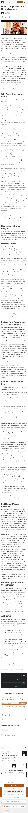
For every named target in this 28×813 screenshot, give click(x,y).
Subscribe (19, 2)
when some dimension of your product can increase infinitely (12, 482)
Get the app (21, 806)
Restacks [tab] (11, 730)
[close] (24, 764)
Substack (7, 810)
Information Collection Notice (15, 707)
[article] (14, 756)
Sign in (25, 2)
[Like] (2, 17)
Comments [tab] (4, 730)
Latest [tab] (6, 748)
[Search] (25, 748)
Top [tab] (3, 748)
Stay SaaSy (7, 12)
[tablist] (7, 730)
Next (23, 720)
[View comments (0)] (6, 17)
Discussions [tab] (12, 748)
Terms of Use (21, 706)
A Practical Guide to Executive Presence (10, 752)
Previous (6, 720)
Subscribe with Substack (15, 791)
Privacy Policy (16, 797)
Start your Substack (10, 806)
